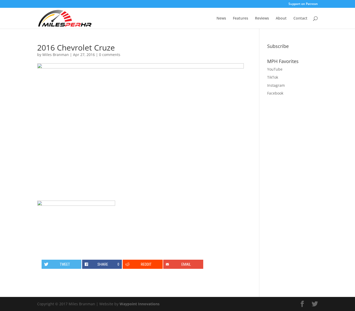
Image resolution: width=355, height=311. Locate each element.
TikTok (272, 77)
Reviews (262, 18)
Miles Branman (55, 54)
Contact (300, 18)
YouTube (274, 69)
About (281, 18)
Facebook (275, 93)
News (221, 18)
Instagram (276, 85)
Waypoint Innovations (140, 303)
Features (240, 18)
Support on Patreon (303, 4)
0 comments (109, 54)
